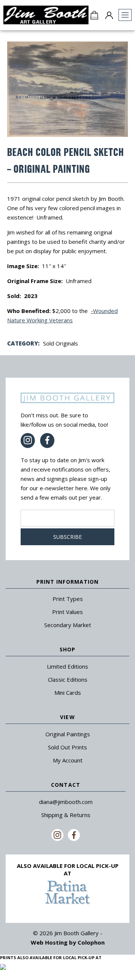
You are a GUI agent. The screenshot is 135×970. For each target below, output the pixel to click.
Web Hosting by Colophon (68, 942)
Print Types (67, 598)
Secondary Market (67, 625)
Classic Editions (67, 679)
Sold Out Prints (67, 747)
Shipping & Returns (65, 815)
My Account (67, 760)
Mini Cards (67, 692)
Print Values (67, 612)
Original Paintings (67, 734)
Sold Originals (60, 343)
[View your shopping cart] (94, 15)
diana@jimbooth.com (66, 801)
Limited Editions (67, 666)
